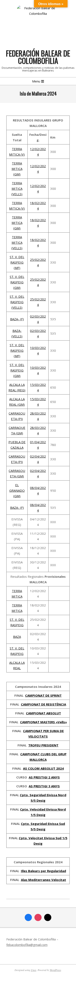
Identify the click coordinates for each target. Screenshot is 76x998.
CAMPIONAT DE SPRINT (43, 695)
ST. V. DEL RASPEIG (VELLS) (17, 302)
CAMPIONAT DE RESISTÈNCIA (43, 704)
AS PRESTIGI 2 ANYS (44, 777)
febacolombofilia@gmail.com (27, 945)
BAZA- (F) (17, 319)
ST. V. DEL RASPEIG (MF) (17, 262)
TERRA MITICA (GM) (17, 168)
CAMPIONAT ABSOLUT (43, 713)
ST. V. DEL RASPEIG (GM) (17, 282)
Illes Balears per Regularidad (43, 871)
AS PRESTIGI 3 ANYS (44, 786)
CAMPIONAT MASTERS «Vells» (43, 722)
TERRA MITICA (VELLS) (16, 188)
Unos (33, 970)
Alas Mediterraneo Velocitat (43, 880)
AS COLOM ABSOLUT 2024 (43, 768)
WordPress (55, 970)
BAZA (17, 636)
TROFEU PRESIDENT (43, 745)
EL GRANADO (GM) (17, 490)
